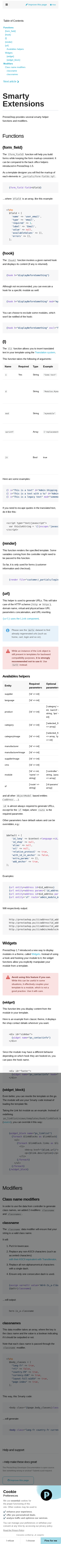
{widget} (10, 56)
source (7, 1122)
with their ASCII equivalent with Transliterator (32, 1259)
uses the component (21, 618)
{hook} (8, 35)
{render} (8, 42)
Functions (8, 28)
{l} (6, 38)
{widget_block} (13, 60)
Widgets (9, 53)
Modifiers (8, 64)
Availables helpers (15, 49)
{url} (7, 46)
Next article (9, 81)
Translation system (45, 352)
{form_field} (10, 31)
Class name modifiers (15, 67)
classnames (12, 74)
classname (12, 71)
